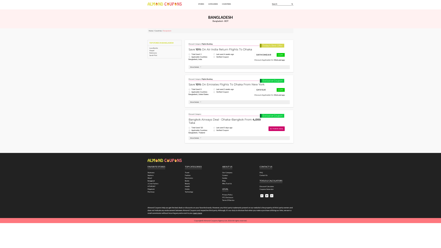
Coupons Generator (267, 189)
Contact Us (263, 175)
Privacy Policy (227, 195)
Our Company (227, 172)
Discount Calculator (267, 186)
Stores (201, 4)
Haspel (151, 50)
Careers (225, 175)
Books (187, 181)
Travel (187, 172)
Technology (189, 192)
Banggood (151, 181)
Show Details (194, 67)
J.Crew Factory (153, 184)
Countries (226, 4)
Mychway (151, 192)
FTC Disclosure (227, 197)
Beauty (187, 184)
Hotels (187, 189)
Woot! (150, 178)
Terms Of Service (228, 200)
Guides (224, 178)
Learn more (197, 213)
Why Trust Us (227, 184)
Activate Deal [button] (276, 129)
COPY (280, 55)
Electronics (189, 178)
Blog (223, 181)
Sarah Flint (153, 55)
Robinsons (153, 53)
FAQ (261, 172)
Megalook (151, 189)
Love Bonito (153, 48)
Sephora (150, 175)
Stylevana (151, 172)
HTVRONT (151, 186)
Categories (213, 4)
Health (187, 186)
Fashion (188, 175)
